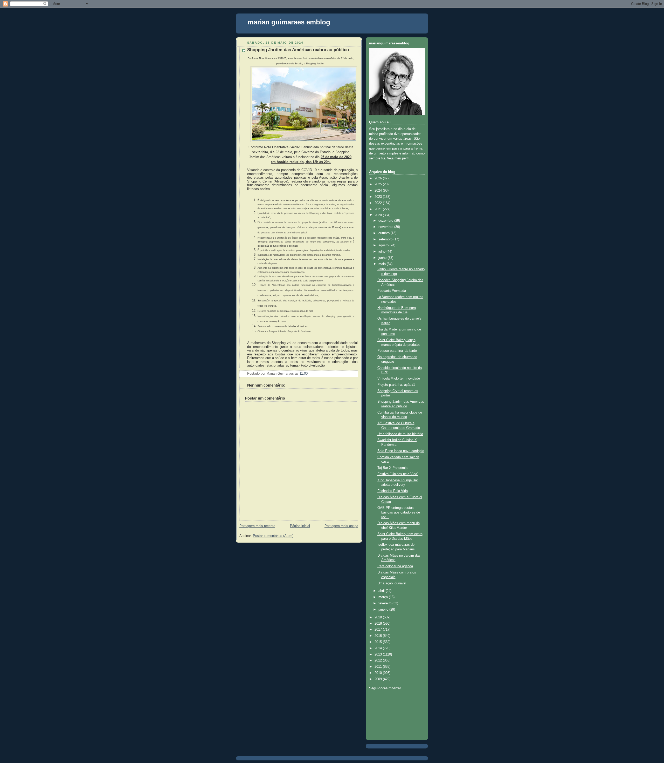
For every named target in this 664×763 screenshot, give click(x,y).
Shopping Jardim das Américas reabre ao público (298, 49)
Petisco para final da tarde (397, 351)
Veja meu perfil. (398, 158)
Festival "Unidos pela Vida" (397, 474)
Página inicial (300, 526)
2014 (379, 648)
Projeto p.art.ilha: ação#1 (396, 385)
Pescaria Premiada (391, 291)
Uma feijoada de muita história (400, 434)
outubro (384, 233)
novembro (386, 227)
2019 (379, 617)
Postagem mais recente (257, 526)
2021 (379, 209)
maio (382, 264)
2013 (379, 654)
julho (382, 251)
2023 (379, 197)
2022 (379, 203)
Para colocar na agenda (395, 566)
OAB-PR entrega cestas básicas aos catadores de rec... (398, 512)
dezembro (386, 220)
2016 (379, 636)
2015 (379, 642)
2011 (379, 667)
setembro (385, 239)
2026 (379, 178)
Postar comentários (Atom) (273, 536)
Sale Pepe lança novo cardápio (400, 451)
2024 (379, 190)
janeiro (383, 609)
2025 (379, 184)
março (383, 597)
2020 (379, 215)
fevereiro (385, 603)
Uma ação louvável (391, 583)
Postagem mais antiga (341, 526)
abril (382, 591)
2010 (379, 673)
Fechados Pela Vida (392, 491)
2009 (379, 679)
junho (383, 258)
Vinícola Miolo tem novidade (398, 378)
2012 (379, 660)
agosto (384, 245)
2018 (379, 623)
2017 (379, 629)
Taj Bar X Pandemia (392, 468)
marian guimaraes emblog (289, 22)
